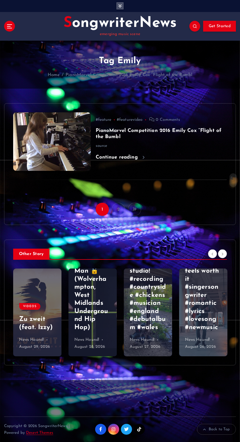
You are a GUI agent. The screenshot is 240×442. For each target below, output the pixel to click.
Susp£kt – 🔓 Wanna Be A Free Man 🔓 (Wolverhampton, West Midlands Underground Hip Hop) (36, 287)
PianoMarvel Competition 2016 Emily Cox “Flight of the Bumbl (129, 75)
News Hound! (31, 340)
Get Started (220, 26)
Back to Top (219, 429)
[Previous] (212, 253)
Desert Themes (39, 433)
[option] (37, 312)
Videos (196, 290)
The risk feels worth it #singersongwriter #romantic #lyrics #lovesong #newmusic (147, 295)
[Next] (222, 253)
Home (54, 75)
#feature (104, 120)
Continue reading (118, 157)
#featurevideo (130, 120)
